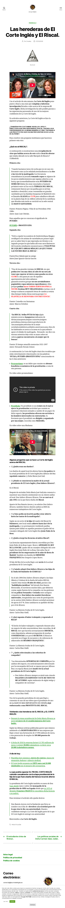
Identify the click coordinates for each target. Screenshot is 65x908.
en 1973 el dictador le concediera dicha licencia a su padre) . (32, 791)
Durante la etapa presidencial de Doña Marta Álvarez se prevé (33, 721)
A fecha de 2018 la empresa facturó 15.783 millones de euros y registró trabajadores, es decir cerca (32, 745)
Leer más (5, 901)
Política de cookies (11, 860)
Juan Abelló (14, 786)
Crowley (28, 41)
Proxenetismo (17, 364)
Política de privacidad (12, 857)
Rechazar (32, 904)
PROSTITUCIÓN (16, 824)
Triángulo (32, 23)
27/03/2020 (39, 41)
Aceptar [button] (12, 901)
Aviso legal (8, 854)
